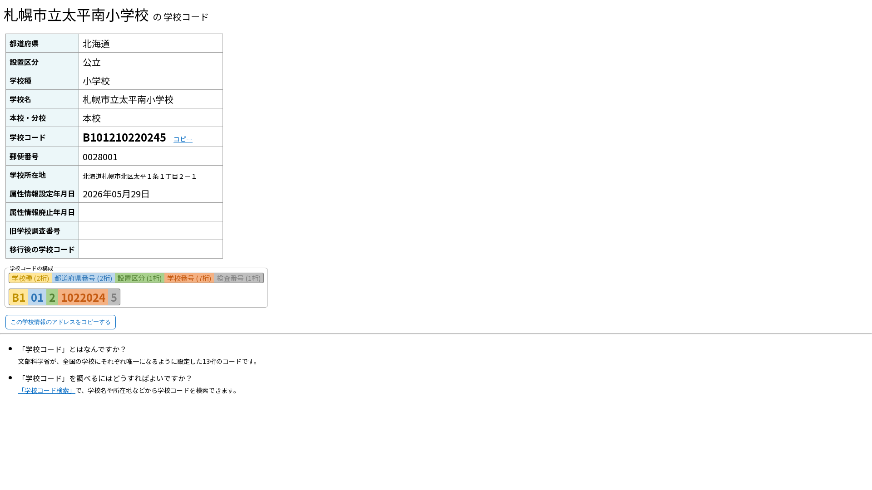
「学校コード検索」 (46, 390)
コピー (183, 138)
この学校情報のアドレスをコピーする (60, 321)
